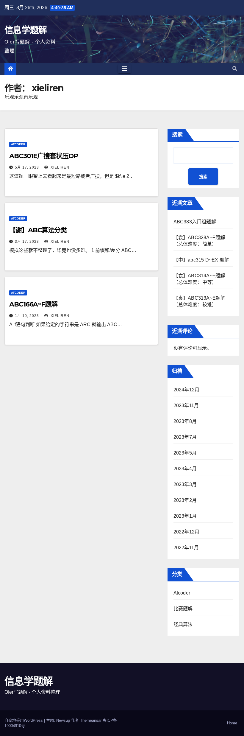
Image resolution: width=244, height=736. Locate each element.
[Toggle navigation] (124, 68)
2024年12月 (186, 389)
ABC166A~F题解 (33, 304)
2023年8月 (185, 421)
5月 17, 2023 (27, 167)
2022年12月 (186, 531)
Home (232, 723)
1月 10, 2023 (27, 316)
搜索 (177, 135)
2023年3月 (185, 484)
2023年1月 (185, 516)
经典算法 (183, 624)
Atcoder (18, 144)
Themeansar (90, 720)
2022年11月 (186, 547)
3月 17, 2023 (27, 241)
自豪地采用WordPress (24, 720)
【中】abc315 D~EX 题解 (201, 259)
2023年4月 (185, 468)
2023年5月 (185, 452)
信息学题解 (25, 29)
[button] (234, 68)
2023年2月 (185, 500)
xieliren (59, 167)
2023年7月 (185, 437)
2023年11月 (186, 405)
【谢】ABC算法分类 (38, 230)
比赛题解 (183, 608)
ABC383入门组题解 (194, 221)
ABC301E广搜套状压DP (43, 156)
